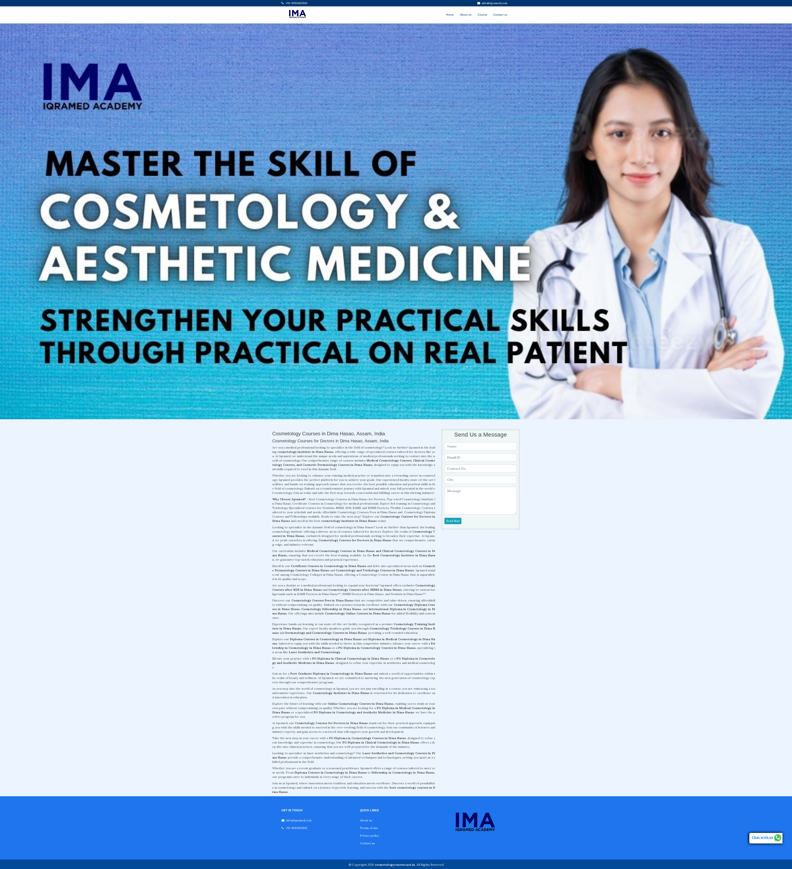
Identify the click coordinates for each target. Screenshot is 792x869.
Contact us (500, 14)
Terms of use (369, 828)
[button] (59, 221)
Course (482, 14)
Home (450, 14)
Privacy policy (369, 835)
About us (465, 14)
